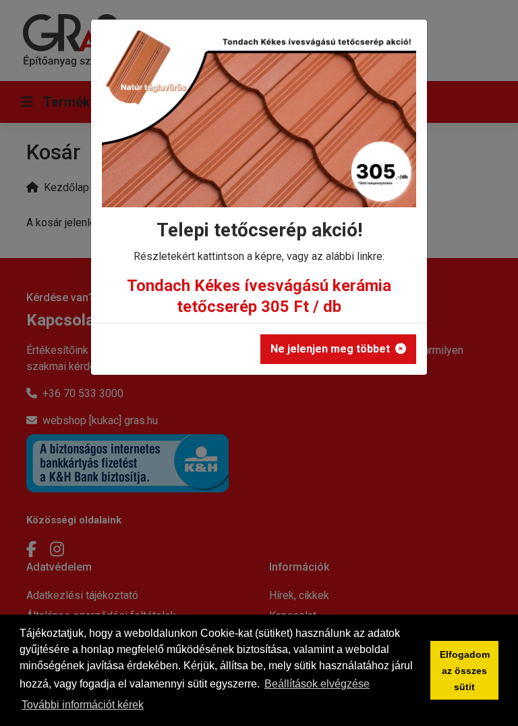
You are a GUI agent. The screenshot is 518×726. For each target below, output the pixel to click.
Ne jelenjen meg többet (330, 348)
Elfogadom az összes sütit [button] (465, 670)
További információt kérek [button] (83, 704)
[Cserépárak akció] (259, 123)
